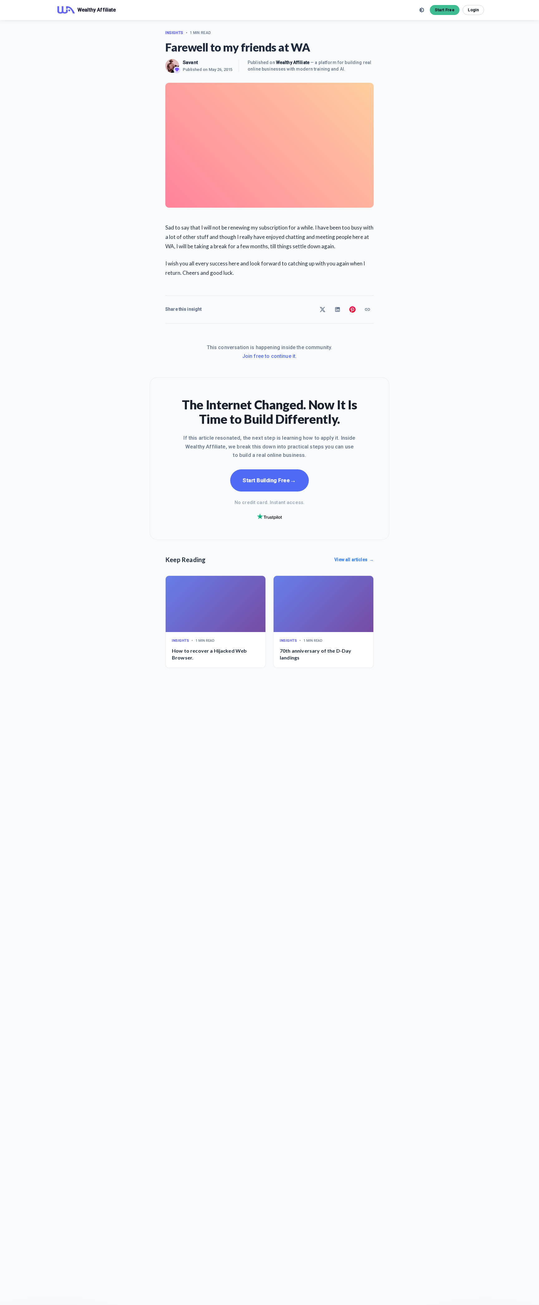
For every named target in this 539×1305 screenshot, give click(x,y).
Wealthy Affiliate (292, 62)
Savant (190, 62)
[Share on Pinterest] (352, 309)
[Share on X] (322, 309)
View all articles (354, 559)
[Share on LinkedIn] (337, 309)
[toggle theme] (422, 10)
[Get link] (367, 309)
